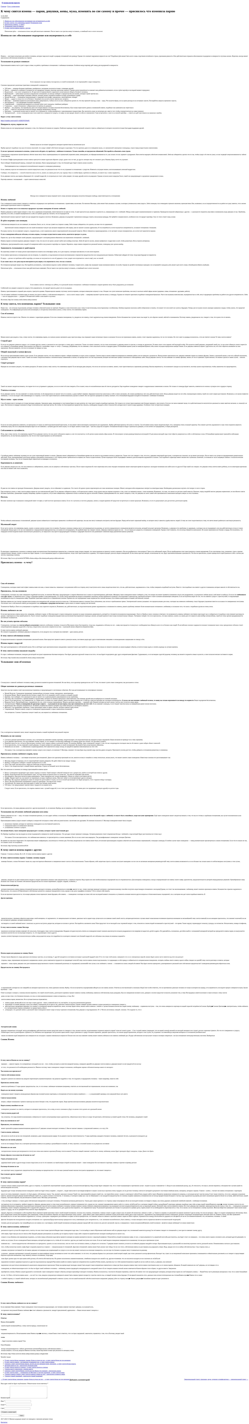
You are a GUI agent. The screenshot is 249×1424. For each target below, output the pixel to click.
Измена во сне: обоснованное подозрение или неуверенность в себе (27, 21)
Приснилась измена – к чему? (14, 24)
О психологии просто (11, 3)
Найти (21, 1415)
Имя (3, 1401)
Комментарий (5, 1398)
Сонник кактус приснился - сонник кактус (19, 1369)
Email (3, 1405)
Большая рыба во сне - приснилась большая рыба (21, 1365)
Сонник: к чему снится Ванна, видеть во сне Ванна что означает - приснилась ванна (33, 1371)
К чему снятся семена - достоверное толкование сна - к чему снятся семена (29, 1362)
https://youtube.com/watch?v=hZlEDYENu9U (15, 120)
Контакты (4, 1422)
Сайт (2, 1408)
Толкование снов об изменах (14, 26)
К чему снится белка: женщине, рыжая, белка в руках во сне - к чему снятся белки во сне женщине (38, 1360)
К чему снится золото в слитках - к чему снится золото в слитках (26, 1367)
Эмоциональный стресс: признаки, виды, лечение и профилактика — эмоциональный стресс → (216, 1379)
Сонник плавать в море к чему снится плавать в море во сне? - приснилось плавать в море (35, 1374)
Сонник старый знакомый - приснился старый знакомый (23, 1376)
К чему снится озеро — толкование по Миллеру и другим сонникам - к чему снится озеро (34, 1372)
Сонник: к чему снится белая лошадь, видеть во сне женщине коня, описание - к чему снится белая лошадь (40, 1364)
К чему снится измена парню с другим (17, 28)
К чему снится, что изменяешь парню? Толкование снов (23, 23)
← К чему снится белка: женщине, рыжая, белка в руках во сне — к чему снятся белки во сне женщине (35, 1379)
